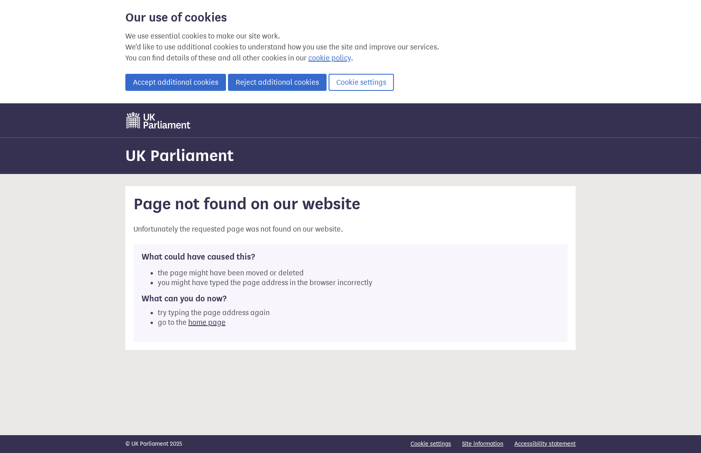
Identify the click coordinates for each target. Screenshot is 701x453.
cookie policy (329, 58)
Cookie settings (361, 82)
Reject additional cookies (277, 82)
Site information (482, 443)
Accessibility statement (545, 443)
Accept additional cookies (175, 82)
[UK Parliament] (158, 120)
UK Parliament (179, 155)
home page (207, 322)
